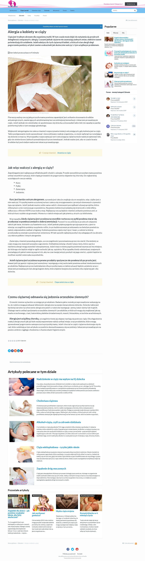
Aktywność (56, 10)
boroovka (117, 127)
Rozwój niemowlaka (87, 495)
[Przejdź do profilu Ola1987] (108, 107)
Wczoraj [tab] (115, 33)
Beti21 (116, 138)
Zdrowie (21, 15)
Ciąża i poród (24, 10)
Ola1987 (116, 108)
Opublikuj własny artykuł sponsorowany (55, 26)
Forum (65, 10)
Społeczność (13, 10)
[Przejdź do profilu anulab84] (108, 99)
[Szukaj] (135, 10)
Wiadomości (11, 15)
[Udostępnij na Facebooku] (12, 350)
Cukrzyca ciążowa (116, 125)
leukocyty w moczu (116, 106)
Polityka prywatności (69, 554)
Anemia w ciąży (64, 153)
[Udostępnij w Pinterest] (21, 350)
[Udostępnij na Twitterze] (9, 350)
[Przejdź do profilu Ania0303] (108, 116)
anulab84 (117, 100)
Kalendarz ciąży (36, 10)
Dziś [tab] (108, 33)
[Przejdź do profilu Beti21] (108, 134)
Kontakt (79, 554)
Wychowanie (13, 495)
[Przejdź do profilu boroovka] (108, 126)
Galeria (72, 10)
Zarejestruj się (131, 4)
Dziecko (46, 10)
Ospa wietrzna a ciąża (64, 282)
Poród (45, 15)
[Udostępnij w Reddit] (15, 350)
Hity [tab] (123, 33)
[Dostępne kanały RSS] (136, 543)
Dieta (29, 15)
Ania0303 (117, 119)
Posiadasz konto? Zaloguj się (113, 4)
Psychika (36, 15)
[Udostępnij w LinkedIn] (18, 350)
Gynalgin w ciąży (115, 98)
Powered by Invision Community (72, 558)
